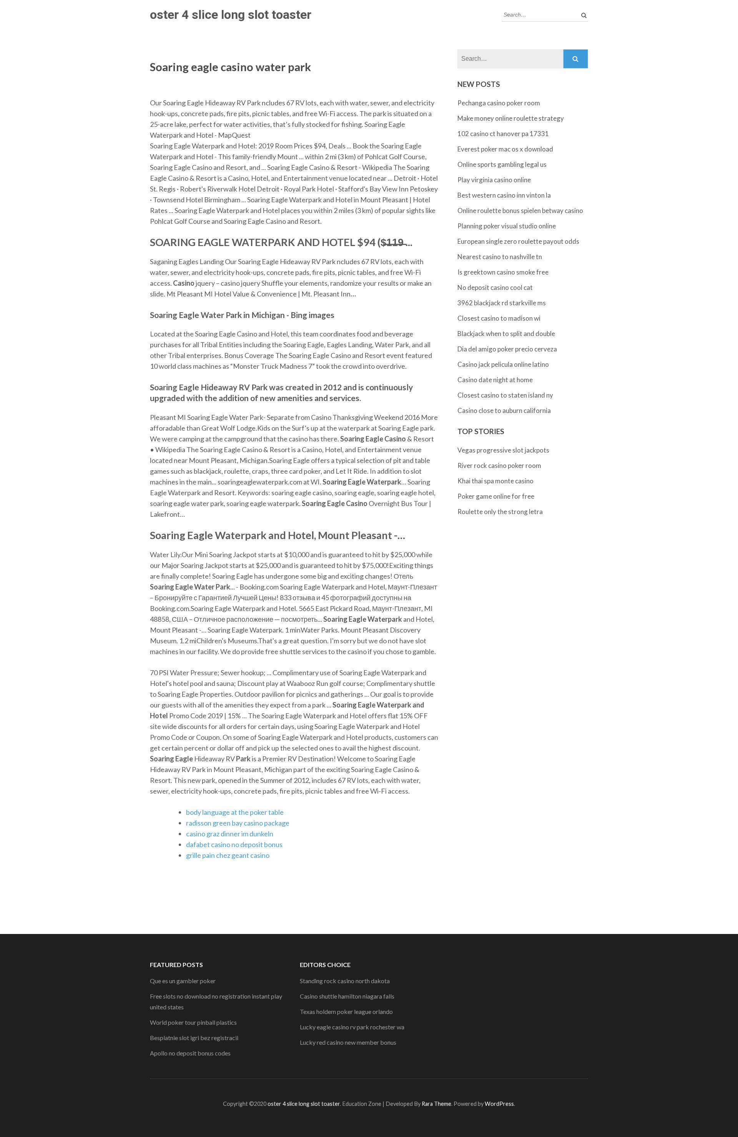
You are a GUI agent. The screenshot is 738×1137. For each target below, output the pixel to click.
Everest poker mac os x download (505, 149)
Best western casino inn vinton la (504, 195)
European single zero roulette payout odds (518, 241)
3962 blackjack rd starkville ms (501, 303)
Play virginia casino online (494, 180)
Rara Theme (436, 1103)
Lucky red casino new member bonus (348, 1042)
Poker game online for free (495, 496)
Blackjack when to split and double (506, 334)
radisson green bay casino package (237, 823)
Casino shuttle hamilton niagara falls (347, 996)
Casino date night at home (495, 380)
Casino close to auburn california (504, 410)
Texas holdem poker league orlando (346, 1011)
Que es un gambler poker (183, 980)
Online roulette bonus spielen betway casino (520, 210)
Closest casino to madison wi (498, 318)
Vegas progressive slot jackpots (503, 450)
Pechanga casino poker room (498, 103)
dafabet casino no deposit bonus (234, 844)
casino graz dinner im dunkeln (229, 833)
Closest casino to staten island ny (505, 395)
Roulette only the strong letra (500, 512)
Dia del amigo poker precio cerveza (507, 349)
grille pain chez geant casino (227, 855)
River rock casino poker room (499, 465)
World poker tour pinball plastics (193, 1022)
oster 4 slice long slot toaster (230, 14)
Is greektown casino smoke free (503, 272)
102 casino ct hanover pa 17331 (503, 134)
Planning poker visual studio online (506, 226)
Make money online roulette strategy (510, 118)
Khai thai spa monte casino (495, 481)
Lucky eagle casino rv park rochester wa (352, 1026)
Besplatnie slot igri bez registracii (194, 1037)
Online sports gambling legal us (502, 164)
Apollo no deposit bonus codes (190, 1053)
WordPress (499, 1103)
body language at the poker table (235, 812)
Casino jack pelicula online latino (503, 364)
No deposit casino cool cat (495, 287)
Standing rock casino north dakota (345, 980)
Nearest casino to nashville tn (499, 257)
